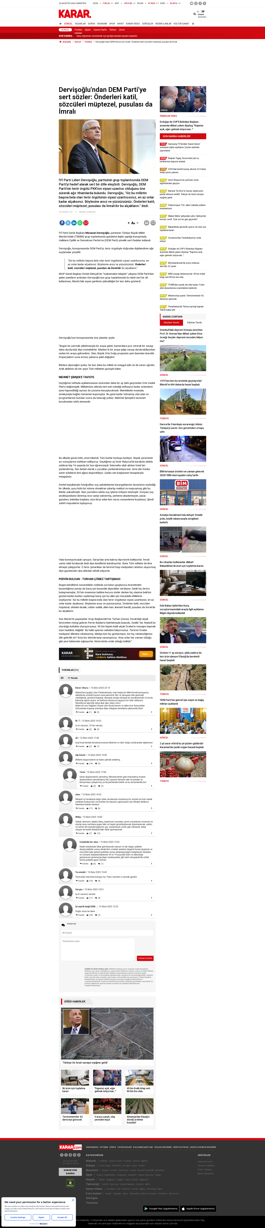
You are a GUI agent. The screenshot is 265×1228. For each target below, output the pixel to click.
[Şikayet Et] (151, 712)
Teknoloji (92, 1184)
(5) (90, 746)
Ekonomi (102, 23)
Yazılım (140, 1184)
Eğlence (143, 1179)
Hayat (120, 23)
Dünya (91, 23)
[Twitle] (68, 222)
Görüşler (147, 23)
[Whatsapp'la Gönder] (80, 222)
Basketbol (109, 1175)
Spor (112, 23)
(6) (98, 808)
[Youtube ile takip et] (191, 3)
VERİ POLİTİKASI (181, 1147)
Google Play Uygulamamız (163, 1208)
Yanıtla (81, 712)
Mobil (105, 1184)
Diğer (158, 1175)
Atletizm (132, 1175)
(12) (98, 833)
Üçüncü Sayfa (100, 29)
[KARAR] (75, 13)
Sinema (126, 1188)
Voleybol (121, 1175)
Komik (134, 1188)
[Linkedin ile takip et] (74, 1155)
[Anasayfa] (61, 23)
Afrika (141, 1165)
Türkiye (112, 29)
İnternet (114, 1184)
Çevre (122, 29)
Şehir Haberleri (206, 1173)
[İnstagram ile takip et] (196, 3)
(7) (97, 746)
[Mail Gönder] (85, 222)
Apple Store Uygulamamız (200, 1208)
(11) (91, 808)
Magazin (110, 1179)
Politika (78, 29)
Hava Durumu (205, 1161)
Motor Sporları (146, 1175)
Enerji (133, 1170)
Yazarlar (80, 23)
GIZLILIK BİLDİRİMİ (163, 1147)
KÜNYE (112, 1147)
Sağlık (120, 1179)
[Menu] (192, 23)
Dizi (119, 1188)
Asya (134, 1165)
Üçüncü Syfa (115, 1160)
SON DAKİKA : (66, 36)
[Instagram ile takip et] (79, 1155)
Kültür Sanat (181, 23)
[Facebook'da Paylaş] (62, 222)
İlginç (142, 1188)
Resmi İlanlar (163, 23)
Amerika (116, 1165)
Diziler (102, 1179)
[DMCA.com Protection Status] (70, 1183)
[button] (128, 223)
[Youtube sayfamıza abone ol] (70, 1155)
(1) (90, 712)
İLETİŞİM (104, 1147)
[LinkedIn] (74, 222)
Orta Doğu (104, 1165)
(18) (91, 915)
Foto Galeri (93, 1193)
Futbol (99, 1175)
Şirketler (159, 1170)
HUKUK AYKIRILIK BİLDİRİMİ (203, 1147)
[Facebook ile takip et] (200, 3)
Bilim (147, 1184)
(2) (90, 729)
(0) (97, 712)
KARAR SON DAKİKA (70, 1172)
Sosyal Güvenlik (145, 1170)
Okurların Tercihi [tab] (171, 322)
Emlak (113, 1170)
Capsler (117, 1193)
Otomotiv (123, 1170)
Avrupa (126, 1165)
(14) (91, 763)
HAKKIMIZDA (92, 1147)
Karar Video (133, 23)
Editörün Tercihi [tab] (194, 322)
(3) (101, 786)
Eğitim (88, 29)
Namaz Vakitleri (206, 1165)
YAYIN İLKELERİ (124, 1147)
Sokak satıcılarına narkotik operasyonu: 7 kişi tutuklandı (103, 36)
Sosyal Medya (127, 1184)
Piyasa (105, 1170)
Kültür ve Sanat (148, 1193)
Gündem (111, 1188)
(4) (97, 729)
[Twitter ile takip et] (204, 3)
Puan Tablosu (205, 1169)
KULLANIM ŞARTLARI (143, 1147)
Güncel (68, 23)
